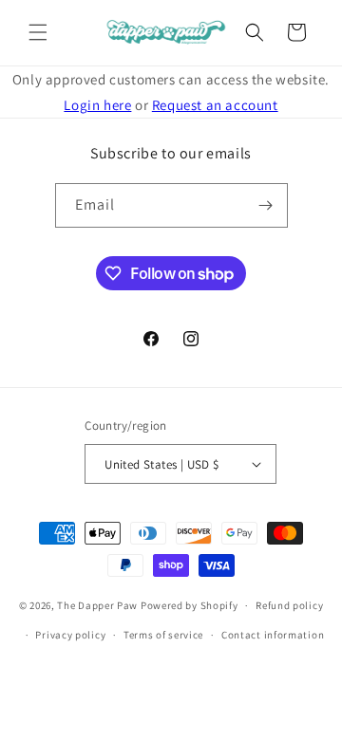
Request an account (215, 105)
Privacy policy (70, 634)
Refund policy (289, 605)
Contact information (272, 634)
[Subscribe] (266, 205)
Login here (97, 105)
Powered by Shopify (189, 605)
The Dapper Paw (97, 605)
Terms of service (163, 634)
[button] (38, 32)
